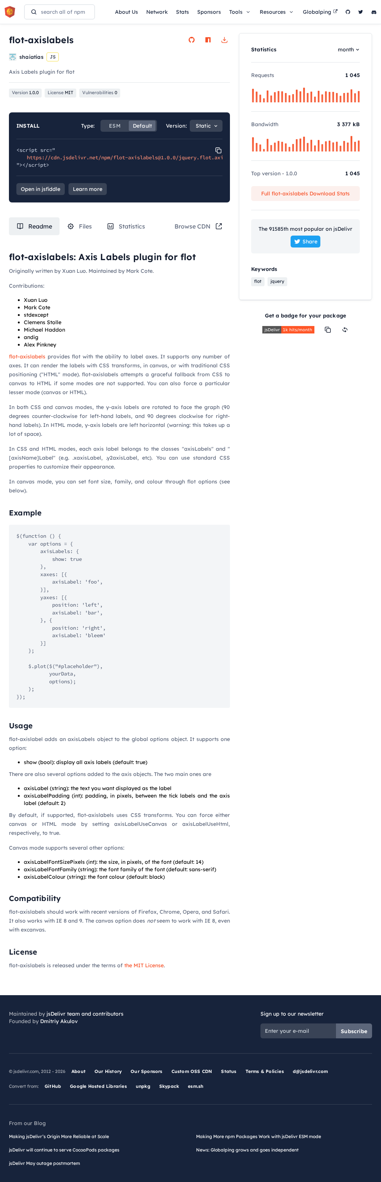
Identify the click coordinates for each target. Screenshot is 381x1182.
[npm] (208, 40)
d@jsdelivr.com (310, 1071)
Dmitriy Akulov (59, 1021)
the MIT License (144, 965)
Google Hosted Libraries (98, 1086)
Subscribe (354, 1031)
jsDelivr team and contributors (85, 1013)
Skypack (169, 1086)
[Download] (224, 40)
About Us (126, 12)
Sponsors (209, 12)
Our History (108, 1071)
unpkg (143, 1086)
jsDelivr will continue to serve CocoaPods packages (64, 1150)
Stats (182, 12)
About (78, 1071)
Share (309, 241)
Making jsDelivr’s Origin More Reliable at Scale (59, 1136)
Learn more (87, 189)
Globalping (317, 12)
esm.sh (195, 1086)
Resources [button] (273, 12)
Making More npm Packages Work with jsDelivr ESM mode (258, 1136)
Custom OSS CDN (192, 1071)
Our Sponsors (146, 1071)
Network (157, 12)
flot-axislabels (27, 356)
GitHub (53, 1086)
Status (228, 1071)
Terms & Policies (265, 1071)
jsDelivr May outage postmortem (44, 1163)
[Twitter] (360, 11)
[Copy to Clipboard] (218, 150)
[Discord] (374, 11)
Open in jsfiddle (40, 189)
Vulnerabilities (99, 92)
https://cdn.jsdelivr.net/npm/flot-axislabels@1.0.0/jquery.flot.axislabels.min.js (146, 157)
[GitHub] (348, 11)
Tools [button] (236, 12)
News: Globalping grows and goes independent (247, 1150)
